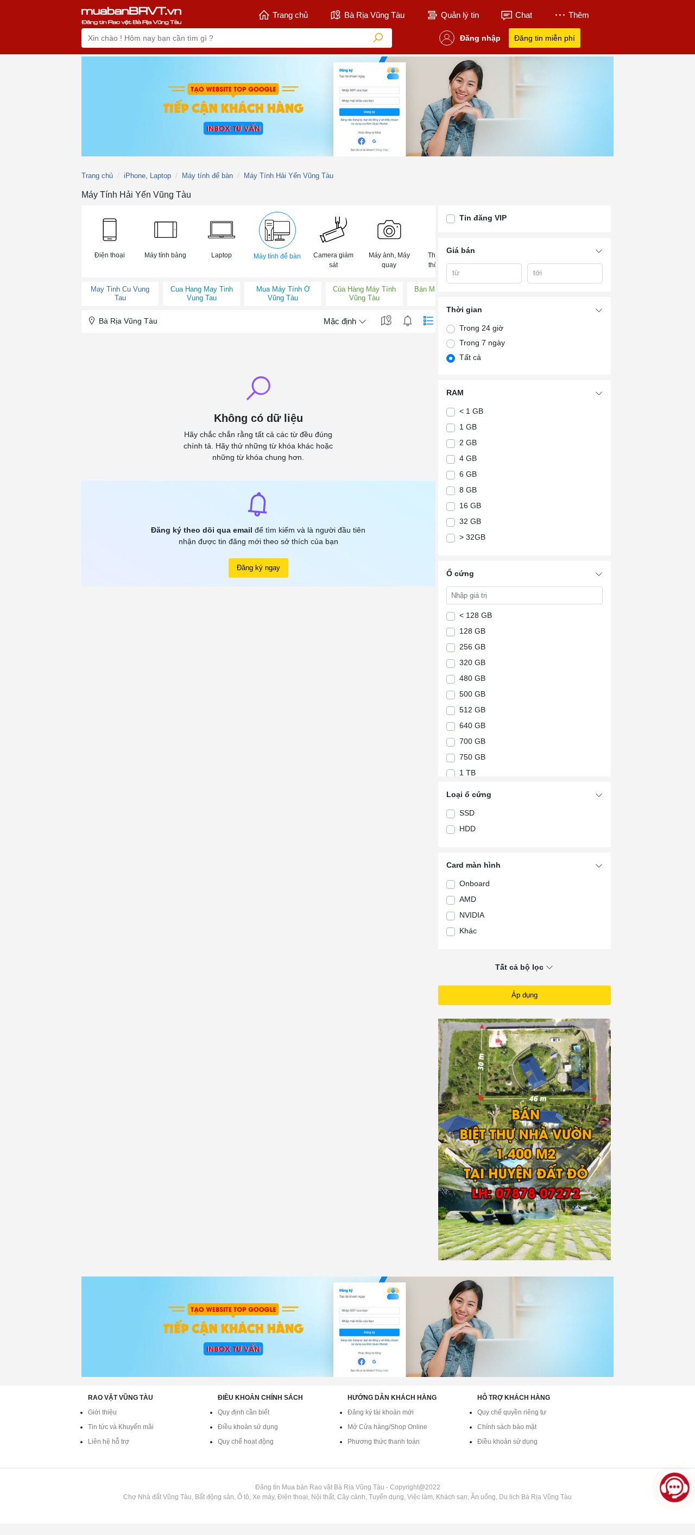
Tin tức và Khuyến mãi (121, 1427)
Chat (523, 15)
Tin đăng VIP (483, 217)
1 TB (467, 772)
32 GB (470, 521)
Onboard (474, 883)
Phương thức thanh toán (384, 1441)
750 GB (472, 757)
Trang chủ (290, 15)
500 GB (472, 694)
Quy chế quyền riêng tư (511, 1412)
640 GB (472, 725)
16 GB (470, 505)
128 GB (472, 631)
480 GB (472, 678)
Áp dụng (524, 995)
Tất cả (470, 357)
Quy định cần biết (243, 1412)
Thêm (578, 15)
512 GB (472, 709)
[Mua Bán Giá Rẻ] (131, 15)
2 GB (468, 442)
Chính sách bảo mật (506, 1427)
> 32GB (472, 537)
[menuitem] (109, 241)
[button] (109, 236)
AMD (467, 899)
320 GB (472, 662)
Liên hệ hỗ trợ (108, 1441)
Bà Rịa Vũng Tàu (374, 15)
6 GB (468, 474)
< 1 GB (471, 411)
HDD (467, 828)
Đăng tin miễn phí (544, 38)
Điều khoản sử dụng (248, 1427)
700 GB (472, 741)
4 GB (468, 458)
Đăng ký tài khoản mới (381, 1412)
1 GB (468, 426)
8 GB (468, 489)
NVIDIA (471, 915)
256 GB (472, 646)
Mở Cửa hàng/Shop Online (387, 1427)
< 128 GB (475, 615)
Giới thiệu (102, 1412)
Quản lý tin (460, 15)
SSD (467, 812)
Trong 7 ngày (482, 342)
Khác (468, 930)
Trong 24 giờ (481, 328)
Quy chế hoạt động (246, 1441)
